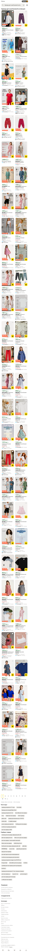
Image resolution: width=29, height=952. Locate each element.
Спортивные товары (5, 927)
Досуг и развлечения (5, 903)
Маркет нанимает (5, 941)
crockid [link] (17, 314)
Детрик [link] (3, 212)
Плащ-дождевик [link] (6, 57)
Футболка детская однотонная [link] (20, 471)
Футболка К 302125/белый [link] (19, 315)
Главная (3, 950)
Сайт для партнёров (5, 892)
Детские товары (4, 932)
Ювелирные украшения (6, 934)
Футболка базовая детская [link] (7, 31)
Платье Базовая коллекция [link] (19, 162)
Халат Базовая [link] (6, 187)
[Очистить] (23, 5)
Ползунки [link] (19, 30)
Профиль (26, 950)
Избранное (14, 950)
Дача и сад (3, 921)
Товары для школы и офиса (7, 925)
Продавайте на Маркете (6, 889)
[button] (27, 5)
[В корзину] (12, 25)
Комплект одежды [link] (6, 161)
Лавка (9, 950)
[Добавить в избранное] (12, 11)
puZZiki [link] (17, 289)
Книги (2, 923)
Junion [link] (3, 30)
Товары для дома (4, 914)
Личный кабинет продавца (7, 887)
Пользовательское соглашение (7, 937)
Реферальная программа (6, 898)
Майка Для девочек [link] (19, 652)
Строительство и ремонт (6, 930)
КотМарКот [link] (4, 186)
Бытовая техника (4, 907)
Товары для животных (6, 928)
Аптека (2, 916)
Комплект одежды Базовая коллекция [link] (21, 57)
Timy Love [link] (17, 731)
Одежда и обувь (4, 912)
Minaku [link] (17, 30)
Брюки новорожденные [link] (18, 135)
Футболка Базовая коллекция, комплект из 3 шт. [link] (7, 575)
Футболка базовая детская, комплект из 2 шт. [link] (21, 109)
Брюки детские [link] (6, 238)
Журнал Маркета (4, 942)
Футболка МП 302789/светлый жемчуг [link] (7, 548)
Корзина (20, 950)
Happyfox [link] (17, 418)
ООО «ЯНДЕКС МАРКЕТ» (10, 945)
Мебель (2, 905)
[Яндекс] (11, 947)
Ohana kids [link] (4, 237)
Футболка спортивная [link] (5, 109)
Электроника (4, 910)
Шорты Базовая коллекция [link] (7, 213)
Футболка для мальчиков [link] (20, 419)
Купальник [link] (6, 82)
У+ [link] (2, 161)
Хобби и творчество (5, 919)
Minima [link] (3, 574)
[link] (8, 807)
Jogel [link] (3, 108)
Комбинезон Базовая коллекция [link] (20, 187)
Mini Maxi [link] (4, 264)
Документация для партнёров (7, 891)
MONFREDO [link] (17, 161)
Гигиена (3, 908)
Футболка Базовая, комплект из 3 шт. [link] (21, 732)
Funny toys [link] (4, 56)
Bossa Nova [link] (18, 186)
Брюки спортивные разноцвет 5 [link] (20, 290)
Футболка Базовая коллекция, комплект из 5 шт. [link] (7, 626)
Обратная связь (4, 939)
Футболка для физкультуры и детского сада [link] (8, 652)
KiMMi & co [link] (17, 625)
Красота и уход (4, 918)
